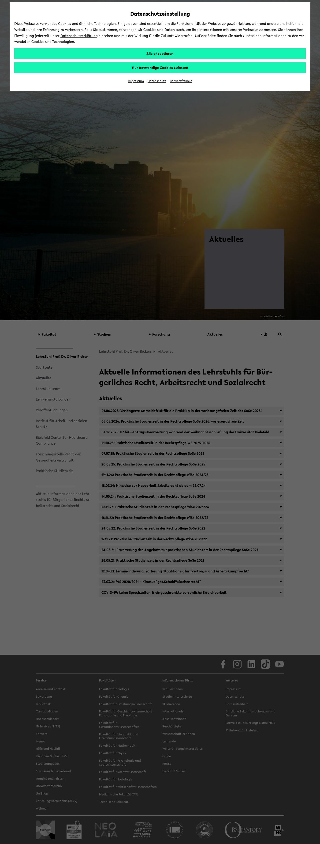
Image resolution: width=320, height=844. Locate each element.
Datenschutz (157, 81)
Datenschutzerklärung (79, 35)
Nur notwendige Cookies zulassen (160, 67)
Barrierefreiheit (181, 81)
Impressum (136, 81)
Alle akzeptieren (160, 53)
